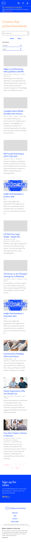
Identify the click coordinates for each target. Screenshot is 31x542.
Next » (18, 468)
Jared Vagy (23, 116)
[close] (29, 526)
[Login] (27, 3)
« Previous (7, 465)
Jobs (15, 516)
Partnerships (15, 521)
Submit (12, 38)
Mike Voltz (23, 361)
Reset (19, 38)
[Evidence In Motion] (3, 3)
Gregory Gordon (15, 241)
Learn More (8, 11)
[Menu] (18, 3)
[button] (12, 45)
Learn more (5, 537)
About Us (15, 513)
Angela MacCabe (17, 442)
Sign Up (5, 496)
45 (12, 468)
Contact (15, 518)
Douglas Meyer (15, 361)
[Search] (23, 3)
